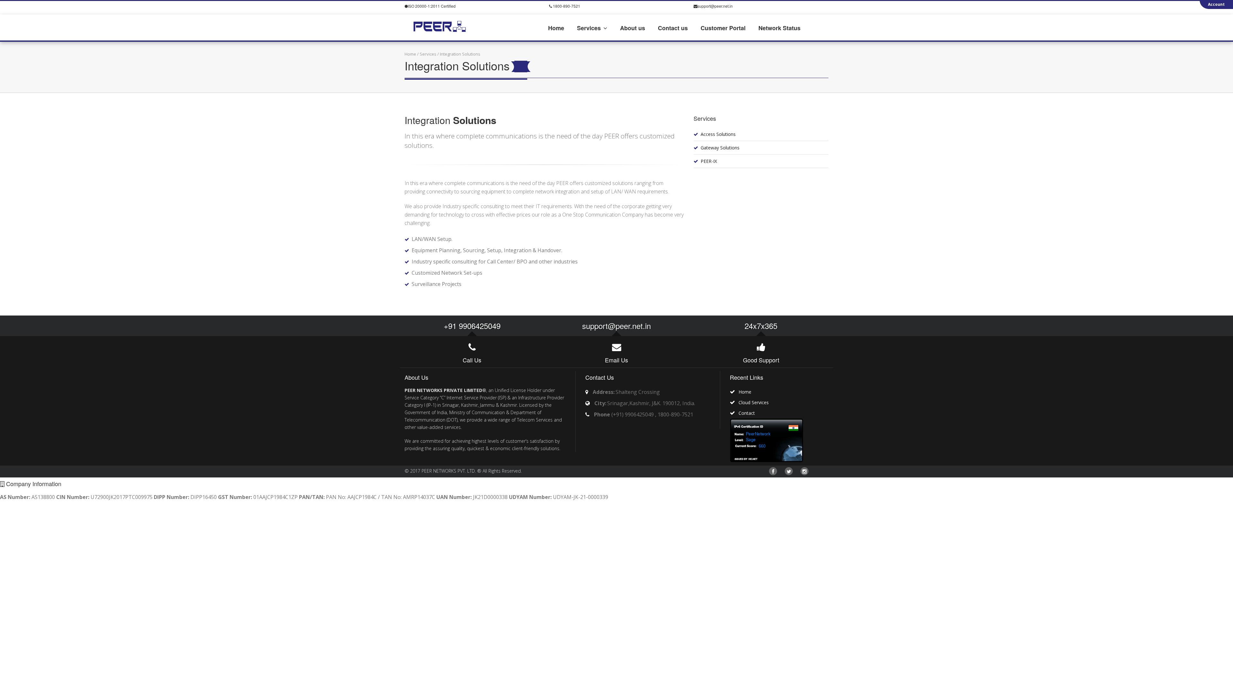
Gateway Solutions (720, 148)
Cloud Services (754, 402)
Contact (747, 413)
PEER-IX (709, 161)
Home (410, 54)
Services (428, 54)
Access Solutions (718, 134)
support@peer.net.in (616, 325)
